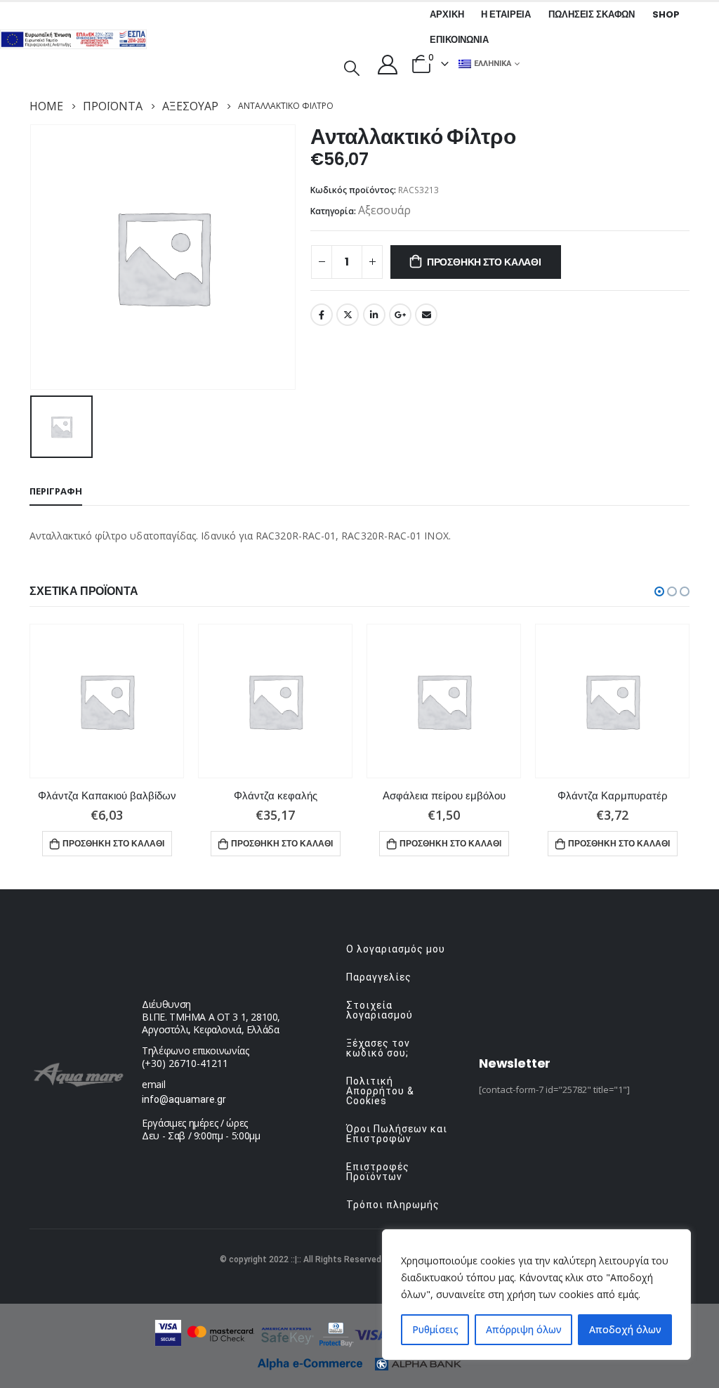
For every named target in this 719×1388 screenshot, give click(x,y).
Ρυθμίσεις (435, 1329)
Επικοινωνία (459, 39)
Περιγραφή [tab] (55, 491)
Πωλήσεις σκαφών (591, 14)
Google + (400, 314)
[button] (659, 591)
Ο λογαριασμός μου (395, 949)
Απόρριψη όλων (524, 1329)
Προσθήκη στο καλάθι (484, 262)
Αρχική (446, 14)
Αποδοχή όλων (625, 1329)
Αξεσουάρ (384, 210)
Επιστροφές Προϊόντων (377, 1171)
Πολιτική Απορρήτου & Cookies (380, 1090)
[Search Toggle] (352, 66)
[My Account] (388, 64)
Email (426, 314)
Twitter (347, 314)
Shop (665, 14)
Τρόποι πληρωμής (393, 1204)
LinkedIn (374, 314)
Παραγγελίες (378, 977)
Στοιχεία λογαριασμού (379, 1010)
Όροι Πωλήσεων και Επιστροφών (396, 1133)
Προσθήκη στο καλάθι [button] (113, 843)
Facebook (321, 314)
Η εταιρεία (506, 14)
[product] (106, 701)
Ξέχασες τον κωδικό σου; (378, 1048)
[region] (536, 1294)
